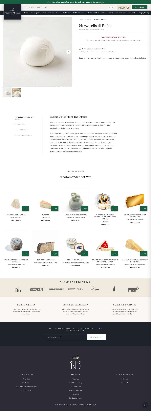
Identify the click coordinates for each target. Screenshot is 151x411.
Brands (110, 13)
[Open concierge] (145, 405)
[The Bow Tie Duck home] (12, 12)
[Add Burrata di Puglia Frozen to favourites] (86, 188)
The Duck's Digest (75, 398)
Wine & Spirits (35, 13)
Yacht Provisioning (75, 383)
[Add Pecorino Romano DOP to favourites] (26, 188)
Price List (26, 379)
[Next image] (68, 52)
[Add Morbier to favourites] (56, 188)
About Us (75, 379)
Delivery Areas (26, 390)
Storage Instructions (23, 135)
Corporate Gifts (120, 13)
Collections (67, 13)
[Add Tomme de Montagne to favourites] (56, 233)
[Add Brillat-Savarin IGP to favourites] (86, 233)
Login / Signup (144, 13)
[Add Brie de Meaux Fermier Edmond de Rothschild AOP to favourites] (115, 233)
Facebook (124, 383)
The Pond (131, 13)
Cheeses (88, 20)
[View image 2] (16, 92)
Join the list (96, 337)
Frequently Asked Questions (26, 386)
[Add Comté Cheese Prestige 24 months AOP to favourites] (145, 188)
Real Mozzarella (21, 130)
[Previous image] (6, 52)
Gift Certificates (78, 13)
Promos (58, 13)
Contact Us (26, 383)
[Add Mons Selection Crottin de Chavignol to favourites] (26, 233)
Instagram (124, 379)
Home (81, 20)
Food (26, 13)
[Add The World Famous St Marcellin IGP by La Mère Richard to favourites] (115, 188)
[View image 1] (7, 92)
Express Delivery (48, 13)
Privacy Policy (75, 394)
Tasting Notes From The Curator (24, 118)
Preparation (19, 124)
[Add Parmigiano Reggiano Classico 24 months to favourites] (145, 233)
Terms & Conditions (76, 390)
